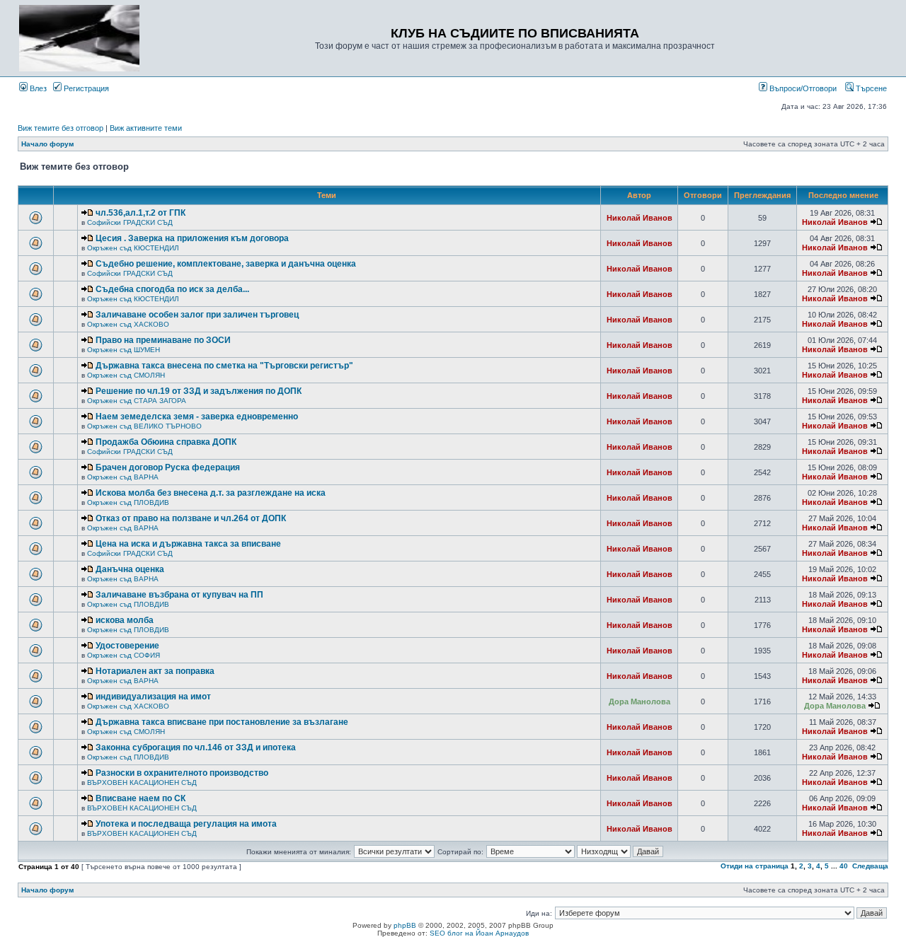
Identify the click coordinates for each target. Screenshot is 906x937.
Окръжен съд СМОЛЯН (126, 375)
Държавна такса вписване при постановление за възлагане (222, 722)
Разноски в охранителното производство (182, 773)
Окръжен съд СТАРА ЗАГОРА (136, 401)
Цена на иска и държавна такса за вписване (188, 544)
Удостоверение (127, 646)
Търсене (870, 88)
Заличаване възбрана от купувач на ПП (179, 595)
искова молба (125, 620)
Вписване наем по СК (140, 798)
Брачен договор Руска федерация (168, 467)
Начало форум (47, 144)
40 (843, 866)
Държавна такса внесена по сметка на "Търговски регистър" (224, 366)
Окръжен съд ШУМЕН (123, 350)
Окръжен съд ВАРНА (123, 477)
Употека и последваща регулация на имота (186, 824)
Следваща (870, 866)
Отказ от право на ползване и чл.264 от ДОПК (191, 518)
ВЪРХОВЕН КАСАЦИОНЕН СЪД (142, 782)
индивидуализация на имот (153, 697)
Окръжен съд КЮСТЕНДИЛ (133, 248)
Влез (37, 88)
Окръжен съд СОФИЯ (123, 655)
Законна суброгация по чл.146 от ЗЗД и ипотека (196, 747)
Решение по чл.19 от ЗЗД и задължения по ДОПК (199, 391)
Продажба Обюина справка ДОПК (166, 442)
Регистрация (85, 88)
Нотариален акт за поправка (155, 671)
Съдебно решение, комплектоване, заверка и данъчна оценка (226, 264)
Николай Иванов (639, 218)
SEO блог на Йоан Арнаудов (479, 933)
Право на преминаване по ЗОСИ (163, 340)
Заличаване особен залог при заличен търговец (197, 315)
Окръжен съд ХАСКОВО (128, 324)
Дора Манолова (639, 701)
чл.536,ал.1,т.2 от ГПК (140, 213)
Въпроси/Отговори (802, 88)
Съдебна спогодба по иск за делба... (172, 289)
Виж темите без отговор (60, 128)
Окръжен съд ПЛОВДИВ (128, 502)
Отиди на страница (755, 866)
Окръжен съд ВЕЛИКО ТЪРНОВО (144, 426)
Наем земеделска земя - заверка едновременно (197, 416)
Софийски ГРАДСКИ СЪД (130, 222)
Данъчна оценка (130, 569)
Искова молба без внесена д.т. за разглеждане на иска (211, 493)
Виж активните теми (146, 128)
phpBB (405, 925)
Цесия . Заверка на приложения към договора (192, 238)
